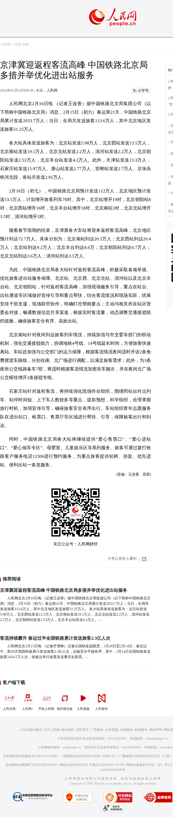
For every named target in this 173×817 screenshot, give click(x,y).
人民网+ (27, 709)
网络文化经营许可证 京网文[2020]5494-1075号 (92, 765)
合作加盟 (111, 729)
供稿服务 (126, 729)
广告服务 (97, 729)
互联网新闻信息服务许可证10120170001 (30, 756)
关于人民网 (51, 729)
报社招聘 (67, 729)
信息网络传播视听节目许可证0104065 (31, 765)
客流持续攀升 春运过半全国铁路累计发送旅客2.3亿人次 (55, 638)
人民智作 (101, 709)
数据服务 (141, 729)
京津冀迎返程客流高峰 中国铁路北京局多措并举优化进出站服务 (63, 590)
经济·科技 (22, 44)
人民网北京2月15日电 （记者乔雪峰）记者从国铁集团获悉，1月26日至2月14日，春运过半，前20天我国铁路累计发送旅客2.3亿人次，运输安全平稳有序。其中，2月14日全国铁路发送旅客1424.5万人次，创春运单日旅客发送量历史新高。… (75, 651)
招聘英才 (82, 729)
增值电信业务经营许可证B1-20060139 (89, 756)
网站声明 (155, 729)
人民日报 (9, 709)
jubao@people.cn (157, 738)
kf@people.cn (72, 747)
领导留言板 (65, 709)
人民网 (5, 44)
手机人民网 (46, 709)
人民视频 (83, 709)
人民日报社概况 (31, 729)
